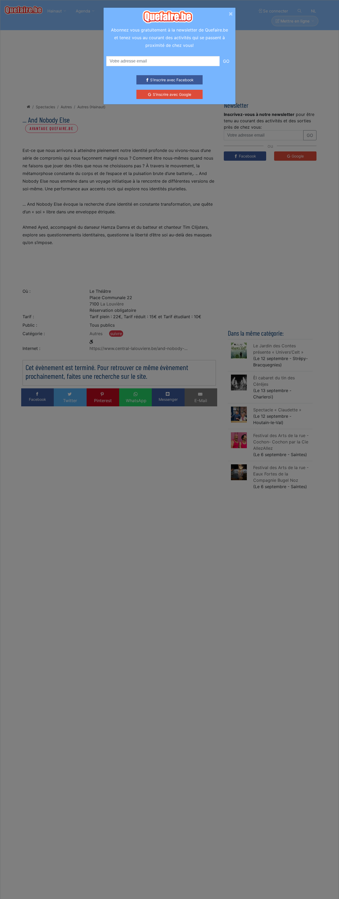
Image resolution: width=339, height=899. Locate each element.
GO (226, 61)
